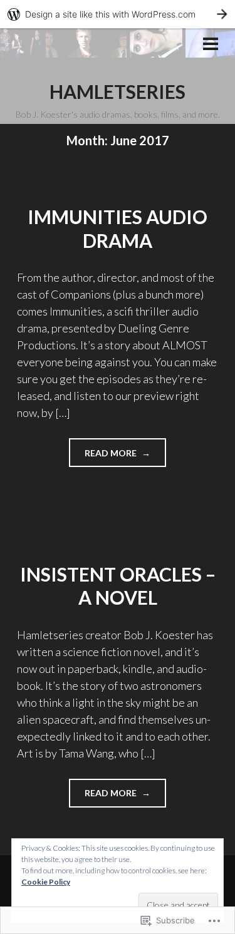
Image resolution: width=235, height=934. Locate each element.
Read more (103, 457)
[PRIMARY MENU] (210, 45)
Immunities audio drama (117, 228)
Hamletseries (117, 91)
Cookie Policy (45, 881)
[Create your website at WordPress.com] (117, 14)
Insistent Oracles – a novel (118, 586)
